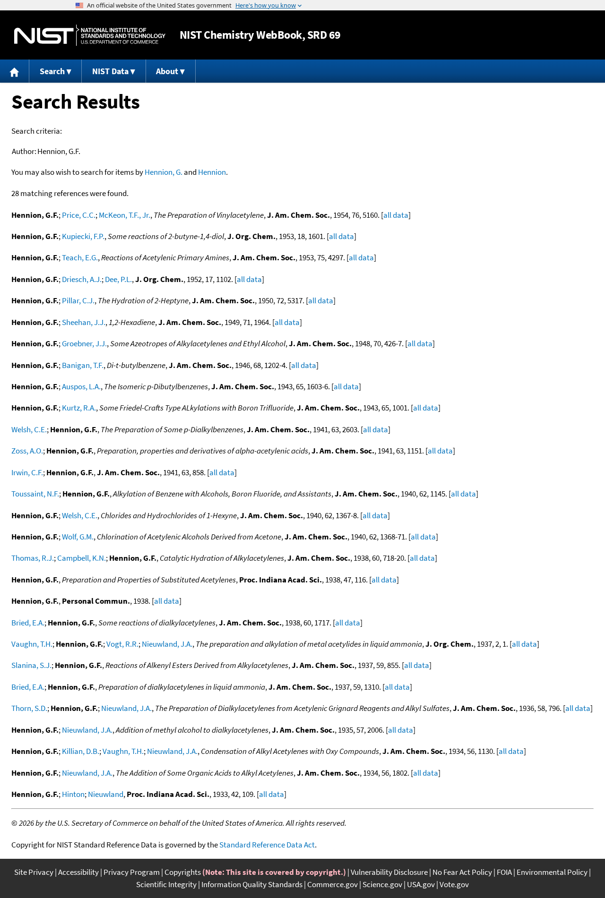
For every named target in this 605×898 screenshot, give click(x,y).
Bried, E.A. (27, 622)
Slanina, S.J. (31, 665)
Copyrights (182, 872)
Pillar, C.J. (78, 300)
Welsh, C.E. (29, 429)
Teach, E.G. (80, 257)
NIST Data (110, 71)
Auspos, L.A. (81, 386)
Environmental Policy (552, 872)
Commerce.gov (332, 884)
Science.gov (382, 884)
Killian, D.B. (80, 751)
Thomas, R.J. (32, 558)
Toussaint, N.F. (35, 493)
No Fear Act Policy (462, 872)
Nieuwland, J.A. (167, 644)
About (167, 71)
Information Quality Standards (251, 884)
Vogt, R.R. (122, 644)
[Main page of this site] (14, 71)
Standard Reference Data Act (267, 844)
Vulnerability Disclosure (389, 872)
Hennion (212, 172)
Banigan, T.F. (83, 365)
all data (395, 215)
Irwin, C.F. (27, 472)
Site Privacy (33, 872)
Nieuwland (105, 794)
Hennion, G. (163, 172)
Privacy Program (132, 872)
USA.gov (421, 884)
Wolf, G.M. (78, 536)
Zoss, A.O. (27, 450)
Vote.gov (454, 884)
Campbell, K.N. (81, 558)
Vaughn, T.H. (31, 644)
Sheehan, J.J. (83, 322)
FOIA (504, 872)
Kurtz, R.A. (79, 407)
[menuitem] (14, 71)
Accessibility (78, 872)
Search (52, 71)
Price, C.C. (78, 215)
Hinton (73, 794)
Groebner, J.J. (84, 343)
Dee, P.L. (118, 279)
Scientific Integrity (166, 884)
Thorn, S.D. (29, 708)
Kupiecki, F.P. (83, 236)
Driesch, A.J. (82, 279)
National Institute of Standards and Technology (89, 35)
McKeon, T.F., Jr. (124, 215)
